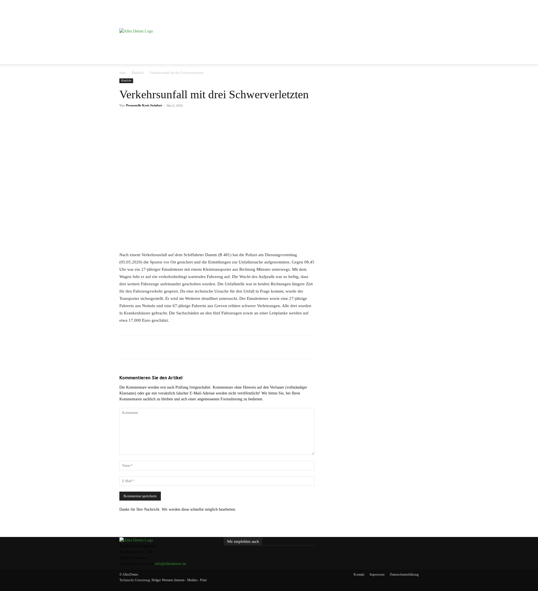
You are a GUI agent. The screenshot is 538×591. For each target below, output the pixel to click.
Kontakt (359, 574)
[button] (412, 13)
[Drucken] (223, 118)
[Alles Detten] (166, 38)
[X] (172, 118)
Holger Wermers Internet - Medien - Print (179, 580)
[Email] (210, 118)
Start (122, 73)
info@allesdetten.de (170, 564)
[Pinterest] (185, 118)
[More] (237, 118)
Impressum (377, 574)
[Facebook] (159, 118)
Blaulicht (137, 73)
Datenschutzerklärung (404, 574)
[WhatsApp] (197, 118)
